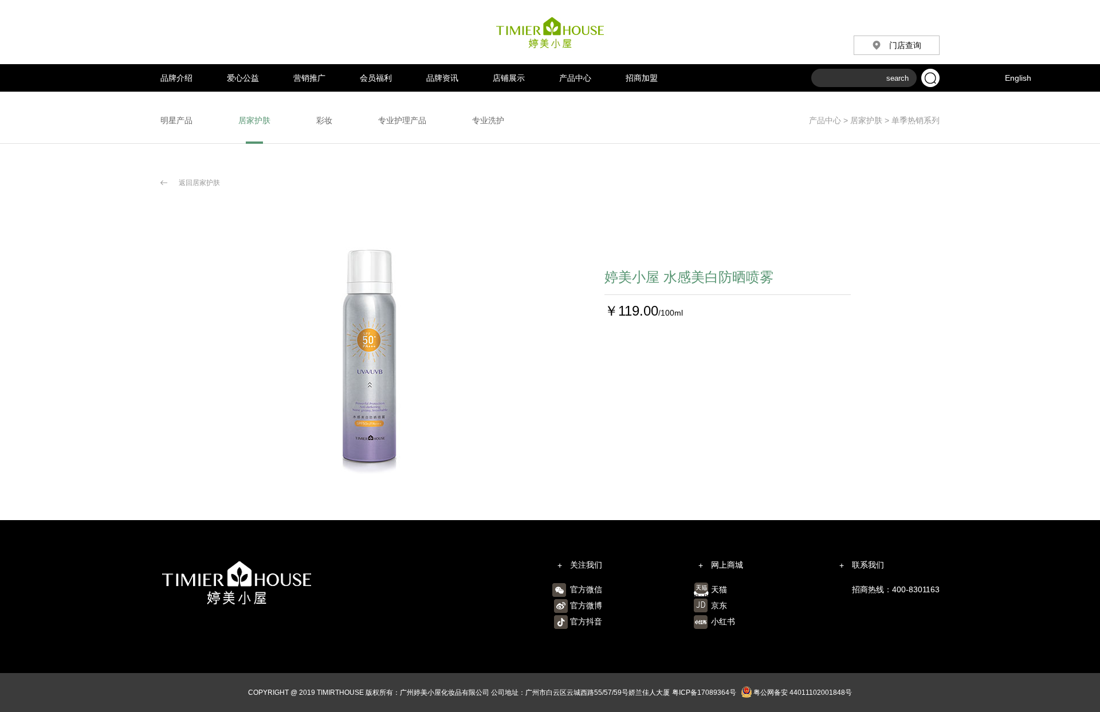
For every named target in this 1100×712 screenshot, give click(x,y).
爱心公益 (243, 77)
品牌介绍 (176, 77)
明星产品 (176, 120)
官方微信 (586, 589)
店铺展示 (509, 77)
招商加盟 (642, 77)
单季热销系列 (914, 120)
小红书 (723, 621)
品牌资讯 (442, 77)
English (1018, 77)
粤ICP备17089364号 (704, 693)
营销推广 (309, 77)
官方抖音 (586, 621)
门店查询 (905, 45)
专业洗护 (488, 120)
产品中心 (575, 77)
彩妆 (324, 120)
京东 (719, 605)
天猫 (719, 589)
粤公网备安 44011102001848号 (802, 693)
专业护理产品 (402, 120)
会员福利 (376, 77)
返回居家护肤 (199, 183)
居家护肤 (866, 120)
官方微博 (586, 605)
